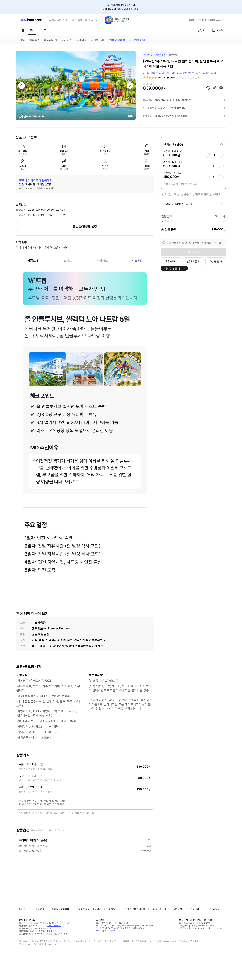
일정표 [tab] (67, 260)
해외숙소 (34, 39)
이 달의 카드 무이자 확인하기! (171, 107)
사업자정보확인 (54, 925)
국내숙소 (81, 39)
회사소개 (23, 909)
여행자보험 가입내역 (135, 909)
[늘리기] (221, 155)
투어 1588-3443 (103, 923)
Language (214, 909)
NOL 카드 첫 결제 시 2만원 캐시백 (173, 99)
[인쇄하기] (220, 88)
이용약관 (39, 909)
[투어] (32, 30)
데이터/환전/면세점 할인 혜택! (171, 115)
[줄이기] (207, 155)
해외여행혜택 (117, 39)
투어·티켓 (66, 39)
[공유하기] (214, 88)
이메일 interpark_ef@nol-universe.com (196, 925)
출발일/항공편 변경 (85, 226)
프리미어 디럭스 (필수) (32, 840)
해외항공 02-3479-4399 (107, 928)
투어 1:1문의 (101, 931)
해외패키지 (50, 39)
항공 (23, 39)
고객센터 (194, 909)
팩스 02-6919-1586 (105, 925)
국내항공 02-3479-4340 (132, 928)
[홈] (23, 30)
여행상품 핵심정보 (187, 77)
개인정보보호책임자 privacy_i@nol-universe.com (201, 928)
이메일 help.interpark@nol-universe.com (134, 925)
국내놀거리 (97, 39)
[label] (193, 144)
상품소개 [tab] (33, 260)
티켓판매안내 (159, 909)
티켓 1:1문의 (114, 931)
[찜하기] (208, 88)
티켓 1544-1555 (120, 923)
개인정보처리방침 (60, 909)
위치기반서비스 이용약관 (89, 909)
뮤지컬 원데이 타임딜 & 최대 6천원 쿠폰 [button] (71, 20)
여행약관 (113, 909)
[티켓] (43, 30)
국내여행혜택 (137, 39)
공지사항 (178, 909)
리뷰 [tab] (137, 260)
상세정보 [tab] (102, 260)
